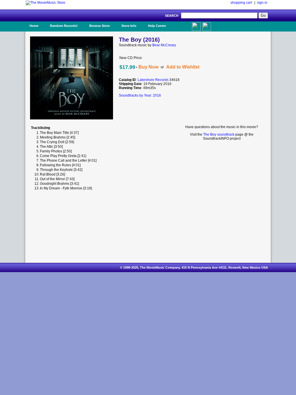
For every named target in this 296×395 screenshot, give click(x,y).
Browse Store (99, 25)
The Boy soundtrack (218, 134)
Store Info (128, 25)
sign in (262, 3)
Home (33, 25)
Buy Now (148, 66)
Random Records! (64, 25)
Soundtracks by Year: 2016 (140, 95)
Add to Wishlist (182, 66)
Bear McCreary (164, 45)
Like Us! (182, 24)
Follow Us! (217, 25)
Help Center (157, 25)
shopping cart (241, 3)
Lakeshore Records (153, 80)
